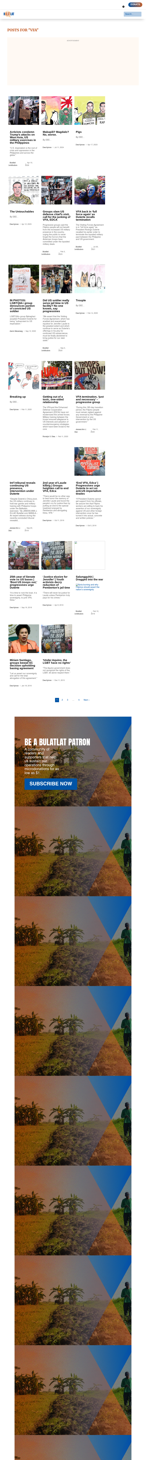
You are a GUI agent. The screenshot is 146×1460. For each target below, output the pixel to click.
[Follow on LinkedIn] (117, 3)
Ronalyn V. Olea (49, 437)
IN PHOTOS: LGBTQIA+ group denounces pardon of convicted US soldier (23, 309)
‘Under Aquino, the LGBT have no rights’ (56, 656)
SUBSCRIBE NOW (51, 784)
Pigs (89, 132)
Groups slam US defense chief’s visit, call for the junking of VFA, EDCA (56, 216)
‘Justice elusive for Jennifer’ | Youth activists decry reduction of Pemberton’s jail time (56, 578)
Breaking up (23, 400)
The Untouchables (23, 216)
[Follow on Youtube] (122, 3)
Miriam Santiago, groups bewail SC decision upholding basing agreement (23, 656)
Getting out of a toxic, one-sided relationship (56, 400)
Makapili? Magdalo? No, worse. (56, 132)
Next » (87, 700)
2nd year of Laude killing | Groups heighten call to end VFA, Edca (56, 490)
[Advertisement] (73, 63)
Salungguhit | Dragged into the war (89, 578)
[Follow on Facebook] (107, 3)
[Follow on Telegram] (123, 7)
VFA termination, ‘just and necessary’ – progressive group (89, 400)
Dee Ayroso (47, 147)
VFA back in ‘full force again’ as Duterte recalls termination (89, 216)
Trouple (89, 309)
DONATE (135, 4)
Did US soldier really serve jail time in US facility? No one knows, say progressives (56, 309)
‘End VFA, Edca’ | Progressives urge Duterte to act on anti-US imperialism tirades (89, 490)
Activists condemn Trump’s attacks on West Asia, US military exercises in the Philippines (23, 132)
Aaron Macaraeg (16, 331)
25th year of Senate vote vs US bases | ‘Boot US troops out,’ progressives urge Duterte (23, 578)
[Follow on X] (112, 3)
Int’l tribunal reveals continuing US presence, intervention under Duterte (23, 490)
